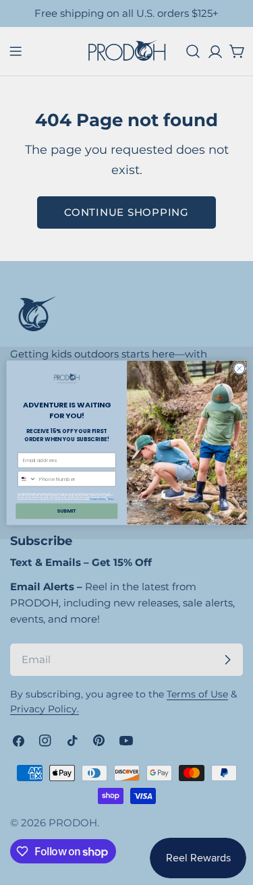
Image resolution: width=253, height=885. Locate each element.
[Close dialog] (238, 368)
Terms (111, 499)
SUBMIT (66, 511)
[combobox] (27, 478)
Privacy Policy (97, 499)
